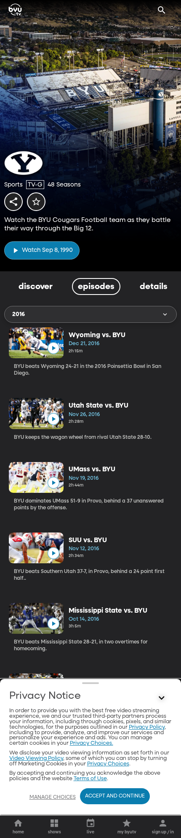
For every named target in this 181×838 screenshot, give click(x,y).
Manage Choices (52, 797)
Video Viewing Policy (36, 758)
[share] (13, 201)
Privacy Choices (108, 764)
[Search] (162, 10)
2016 (18, 314)
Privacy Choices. (91, 743)
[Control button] (161, 697)
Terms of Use (90, 778)
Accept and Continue (115, 796)
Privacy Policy (147, 727)
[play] (53, 348)
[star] (36, 201)
